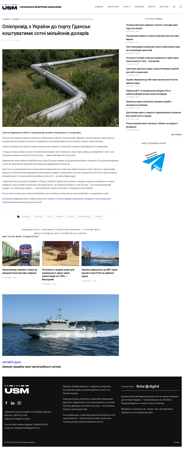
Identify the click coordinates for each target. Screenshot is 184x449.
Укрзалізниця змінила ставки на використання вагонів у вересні (19, 271)
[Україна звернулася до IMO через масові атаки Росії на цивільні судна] (100, 253)
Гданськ (26, 216)
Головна (6, 19)
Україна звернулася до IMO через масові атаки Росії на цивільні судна (99, 273)
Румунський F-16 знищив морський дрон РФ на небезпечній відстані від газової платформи (148, 92)
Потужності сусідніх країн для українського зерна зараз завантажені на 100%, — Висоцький (58, 274)
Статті (127, 7)
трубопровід (84, 216)
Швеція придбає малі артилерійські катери (60, 233)
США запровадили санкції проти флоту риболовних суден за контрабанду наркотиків (153, 48)
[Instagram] (19, 403)
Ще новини (176, 134)
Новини (99, 7)
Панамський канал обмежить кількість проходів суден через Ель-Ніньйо (152, 26)
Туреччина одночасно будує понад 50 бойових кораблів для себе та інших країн (152, 70)
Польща (59, 216)
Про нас (164, 7)
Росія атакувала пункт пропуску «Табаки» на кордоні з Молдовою (152, 125)
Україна (98, 216)
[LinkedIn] (12, 403)
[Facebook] (6, 403)
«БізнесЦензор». (96, 141)
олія (49, 216)
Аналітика (113, 7)
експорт (39, 216)
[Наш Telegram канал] (154, 161)
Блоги (152, 7)
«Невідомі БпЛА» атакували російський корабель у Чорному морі (60, 230)
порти (71, 216)
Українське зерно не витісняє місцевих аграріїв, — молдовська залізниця (149, 103)
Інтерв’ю (139, 7)
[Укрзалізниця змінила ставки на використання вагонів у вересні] (21, 253)
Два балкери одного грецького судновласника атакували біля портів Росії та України (153, 114)
